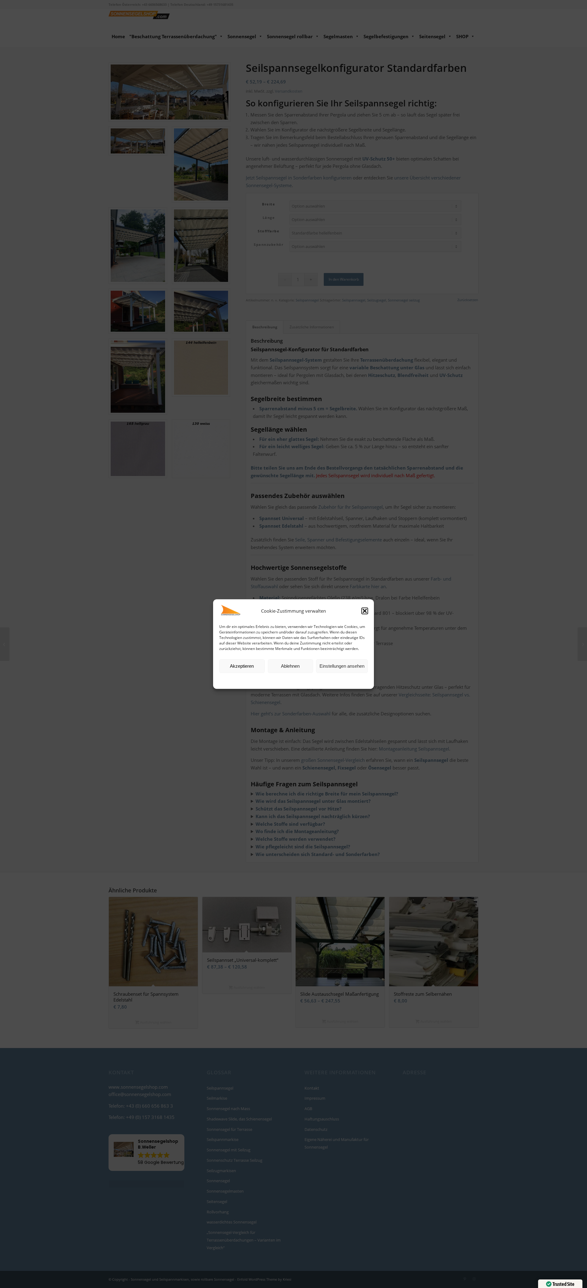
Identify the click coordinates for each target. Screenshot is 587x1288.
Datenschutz (298, 680)
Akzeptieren (242, 666)
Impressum (321, 680)
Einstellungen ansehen (341, 666)
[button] (365, 611)
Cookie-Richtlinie (270, 680)
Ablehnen (290, 666)
